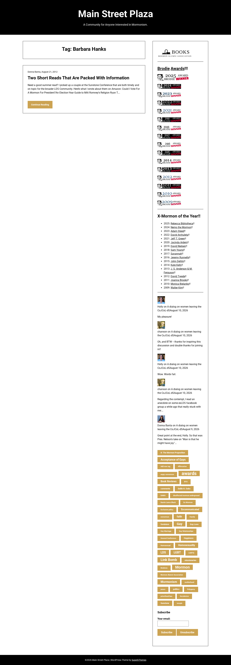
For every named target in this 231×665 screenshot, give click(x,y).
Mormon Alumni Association (172, 575)
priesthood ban (166, 596)
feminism (165, 524)
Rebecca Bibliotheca (182, 223)
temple (179, 603)
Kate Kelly (176, 265)
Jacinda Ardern (179, 242)
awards (189, 473)
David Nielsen (178, 246)
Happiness (188, 538)
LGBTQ (191, 553)
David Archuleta (179, 234)
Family (192, 517)
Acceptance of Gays (173, 459)
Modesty (164, 568)
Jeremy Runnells (180, 257)
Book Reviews (168, 481)
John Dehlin (177, 261)
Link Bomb (169, 560)
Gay (179, 524)
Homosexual (165, 545)
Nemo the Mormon (181, 227)
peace (163, 589)
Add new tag (165, 466)
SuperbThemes (139, 660)
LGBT (177, 552)
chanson (162, 331)
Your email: (163, 618)
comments (165, 488)
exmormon (165, 517)
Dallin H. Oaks (184, 488)
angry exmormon (167, 474)
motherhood (189, 582)
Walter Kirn (177, 287)
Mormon (182, 567)
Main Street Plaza (115, 13)
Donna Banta (164, 425)
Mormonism (169, 582)
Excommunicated (190, 509)
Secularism (184, 596)
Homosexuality (186, 545)
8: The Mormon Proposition (173, 452)
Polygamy (191, 589)
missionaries (190, 560)
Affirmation (182, 466)
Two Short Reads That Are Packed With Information (78, 77)
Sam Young (177, 249)
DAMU (163, 496)
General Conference (168, 538)
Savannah (176, 253)
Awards (177, 68)
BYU (185, 482)
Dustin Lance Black (168, 502)
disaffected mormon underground (186, 496)
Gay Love (194, 524)
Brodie (163, 68)
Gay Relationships (186, 531)
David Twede (178, 276)
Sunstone (165, 603)
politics (176, 589)
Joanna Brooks (179, 280)
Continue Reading (40, 104)
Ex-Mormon (187, 502)
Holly (160, 306)
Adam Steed (177, 231)
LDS (163, 552)
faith (179, 516)
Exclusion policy (167, 510)
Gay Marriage (166, 531)
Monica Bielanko (180, 283)
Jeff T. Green (178, 238)
